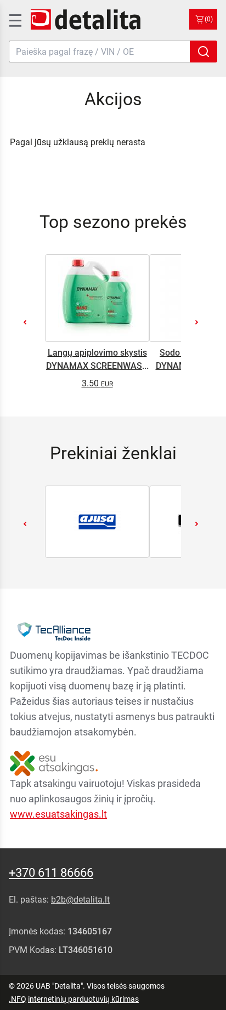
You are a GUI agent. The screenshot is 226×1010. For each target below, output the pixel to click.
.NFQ (17, 999)
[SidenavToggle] (14, 19)
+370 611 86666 (51, 873)
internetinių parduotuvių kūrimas (83, 999)
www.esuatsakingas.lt (58, 814)
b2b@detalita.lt (80, 899)
